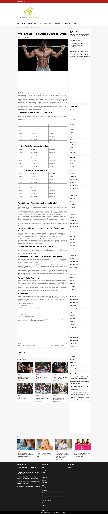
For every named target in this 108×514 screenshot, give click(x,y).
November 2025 (74, 189)
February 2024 (73, 255)
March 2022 (73, 327)
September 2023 (74, 271)
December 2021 (74, 337)
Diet (40, 23)
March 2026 (73, 176)
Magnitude (58, 512)
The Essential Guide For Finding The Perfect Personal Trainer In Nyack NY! (60, 367)
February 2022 (73, 331)
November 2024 (74, 226)
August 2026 (73, 160)
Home (18, 23)
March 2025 (73, 214)
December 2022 (74, 299)
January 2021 (73, 368)
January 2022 (73, 334)
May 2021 (72, 356)
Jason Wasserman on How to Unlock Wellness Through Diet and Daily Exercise (60, 388)
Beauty (24, 23)
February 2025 (73, 217)
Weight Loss (67, 23)
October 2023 (73, 267)
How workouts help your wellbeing (26, 344)
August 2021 (73, 349)
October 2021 (73, 343)
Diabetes (72, 124)
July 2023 (72, 277)
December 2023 (74, 261)
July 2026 (72, 163)
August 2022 (73, 312)
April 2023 (72, 286)
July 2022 (72, 315)
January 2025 (73, 220)
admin (19, 37)
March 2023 (73, 289)
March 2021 (73, 362)
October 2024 (73, 230)
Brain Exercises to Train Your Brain (59, 344)
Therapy (72, 147)
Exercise (45, 23)
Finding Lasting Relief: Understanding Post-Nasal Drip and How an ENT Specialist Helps (79, 45)
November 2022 (74, 302)
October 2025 (73, 192)
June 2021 (72, 353)
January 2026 (73, 182)
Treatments (58, 23)
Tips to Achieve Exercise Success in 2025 (25, 388)
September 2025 (74, 195)
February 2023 (73, 293)
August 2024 (73, 236)
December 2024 (74, 223)
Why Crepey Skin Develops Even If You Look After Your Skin (79, 39)
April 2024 (72, 249)
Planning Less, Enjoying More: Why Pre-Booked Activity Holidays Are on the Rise (80, 55)
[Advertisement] (43, 81)
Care (35, 23)
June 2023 (72, 280)
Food (71, 137)
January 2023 (73, 296)
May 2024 (72, 245)
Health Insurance (74, 142)
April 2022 (72, 324)
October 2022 (73, 305)
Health (51, 23)
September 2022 (74, 308)
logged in (27, 354)
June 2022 (72, 318)
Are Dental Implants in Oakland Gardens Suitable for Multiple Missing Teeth (79, 35)
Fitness (72, 134)
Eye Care (72, 132)
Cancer (30, 23)
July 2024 (72, 239)
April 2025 (72, 211)
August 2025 (73, 198)
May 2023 (72, 283)
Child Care (72, 119)
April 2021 (72, 359)
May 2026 (72, 170)
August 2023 (73, 274)
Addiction (72, 109)
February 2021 (73, 365)
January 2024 (73, 258)
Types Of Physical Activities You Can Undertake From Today (43, 367)
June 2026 (72, 166)
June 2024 (72, 242)
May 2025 (72, 207)
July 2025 (72, 201)
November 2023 (74, 264)
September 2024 (74, 233)
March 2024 (73, 252)
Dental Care (73, 122)
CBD (71, 117)
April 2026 (72, 173)
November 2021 (74, 340)
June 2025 (72, 204)
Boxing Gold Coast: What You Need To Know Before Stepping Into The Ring (25, 367)
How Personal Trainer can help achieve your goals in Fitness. (43, 388)
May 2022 (72, 321)
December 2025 (74, 185)
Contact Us (75, 23)
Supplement (73, 144)
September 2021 (74, 346)
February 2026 (73, 179)
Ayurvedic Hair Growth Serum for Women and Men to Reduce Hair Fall (79, 50)
